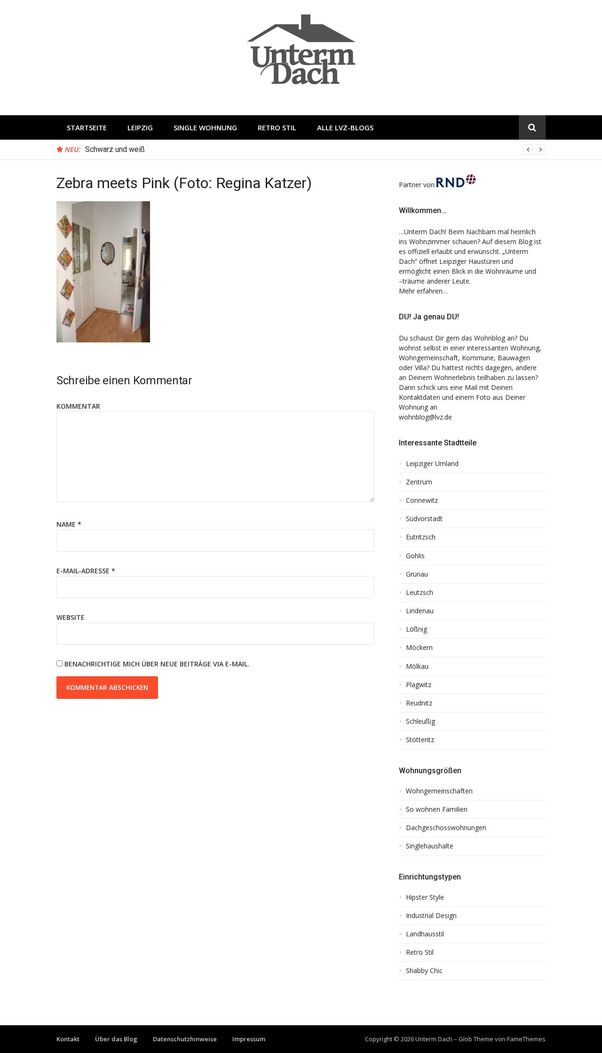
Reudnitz (419, 703)
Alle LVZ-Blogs (345, 127)
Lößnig (416, 629)
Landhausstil (425, 934)
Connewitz (422, 500)
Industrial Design (431, 915)
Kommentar (78, 406)
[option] (315, 149)
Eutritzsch (421, 537)
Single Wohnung (205, 127)
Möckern (419, 647)
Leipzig (140, 127)
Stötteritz (420, 740)
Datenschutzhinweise (185, 1039)
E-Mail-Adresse (85, 570)
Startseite (87, 127)
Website (70, 617)
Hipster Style (425, 897)
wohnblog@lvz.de (425, 416)
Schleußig (420, 721)
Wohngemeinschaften (439, 791)
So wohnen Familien (436, 809)
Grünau (417, 574)
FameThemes (526, 1039)
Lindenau (420, 611)
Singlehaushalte (429, 846)
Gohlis (415, 556)
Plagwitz (418, 685)
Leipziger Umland (432, 463)
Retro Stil (277, 127)
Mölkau (417, 666)
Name (68, 524)
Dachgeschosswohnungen (446, 827)
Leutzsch (419, 592)
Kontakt (67, 1039)
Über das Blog (116, 1039)
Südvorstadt (424, 519)
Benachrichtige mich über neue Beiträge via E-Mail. (156, 663)
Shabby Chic (424, 970)
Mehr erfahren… (423, 290)
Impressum (248, 1039)
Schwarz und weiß (115, 149)
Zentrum (419, 482)
